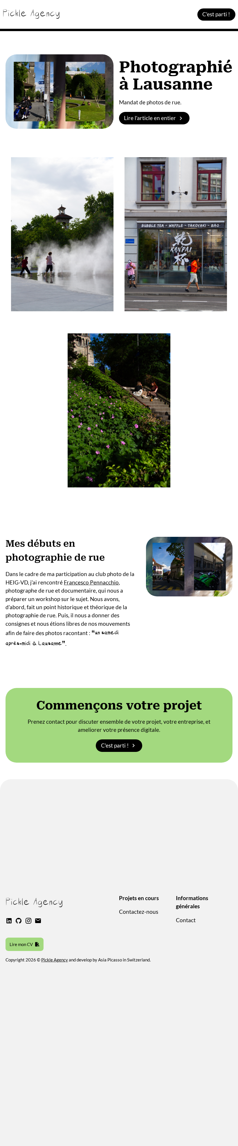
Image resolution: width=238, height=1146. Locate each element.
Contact (186, 920)
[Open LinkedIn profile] (9, 922)
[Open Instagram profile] (28, 922)
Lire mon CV (21, 944)
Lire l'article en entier (150, 118)
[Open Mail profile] (38, 922)
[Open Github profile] (18, 922)
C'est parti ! (216, 14)
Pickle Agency (54, 959)
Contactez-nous (138, 911)
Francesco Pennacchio (91, 582)
